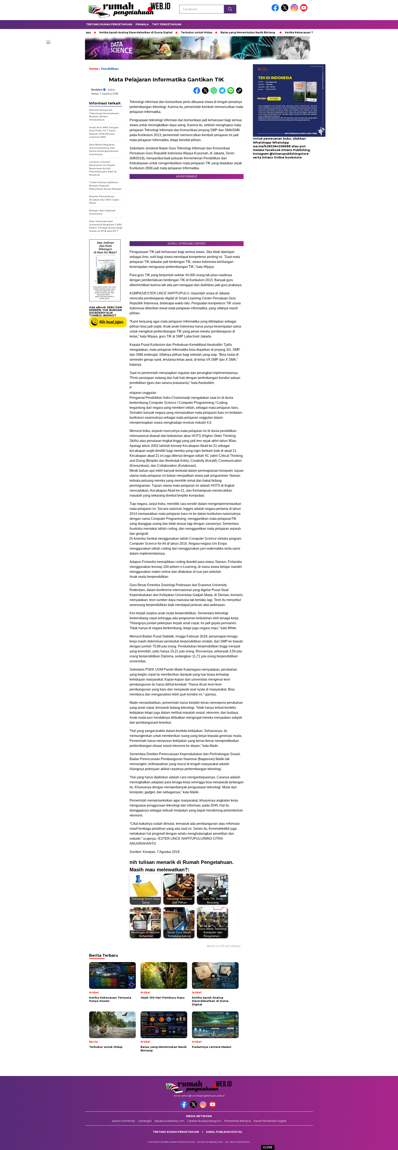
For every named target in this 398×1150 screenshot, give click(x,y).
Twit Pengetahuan (166, 24)
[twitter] (285, 10)
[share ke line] (231, 92)
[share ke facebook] (197, 92)
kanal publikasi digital (224, 1131)
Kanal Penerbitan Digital (270, 1120)
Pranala (142, 24)
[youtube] (304, 10)
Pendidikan (110, 69)
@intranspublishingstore (289, 154)
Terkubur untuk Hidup (163, 32)
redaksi (96, 89)
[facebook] (276, 10)
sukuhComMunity (123, 1120)
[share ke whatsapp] (214, 92)
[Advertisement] (279, 193)
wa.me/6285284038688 (272, 146)
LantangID (145, 1120)
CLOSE (267, 1147)
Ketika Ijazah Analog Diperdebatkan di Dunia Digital (102, 32)
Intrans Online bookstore (282, 157)
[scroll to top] (382, 1144)
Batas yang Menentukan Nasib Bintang (214, 32)
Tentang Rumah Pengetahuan (109, 24)
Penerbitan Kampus (237, 1120)
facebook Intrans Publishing (287, 150)
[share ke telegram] (223, 92)
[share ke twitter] (206, 92)
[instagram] (295, 10)
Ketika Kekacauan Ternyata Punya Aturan (281, 32)
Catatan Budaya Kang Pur (204, 1120)
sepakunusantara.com (169, 1120)
